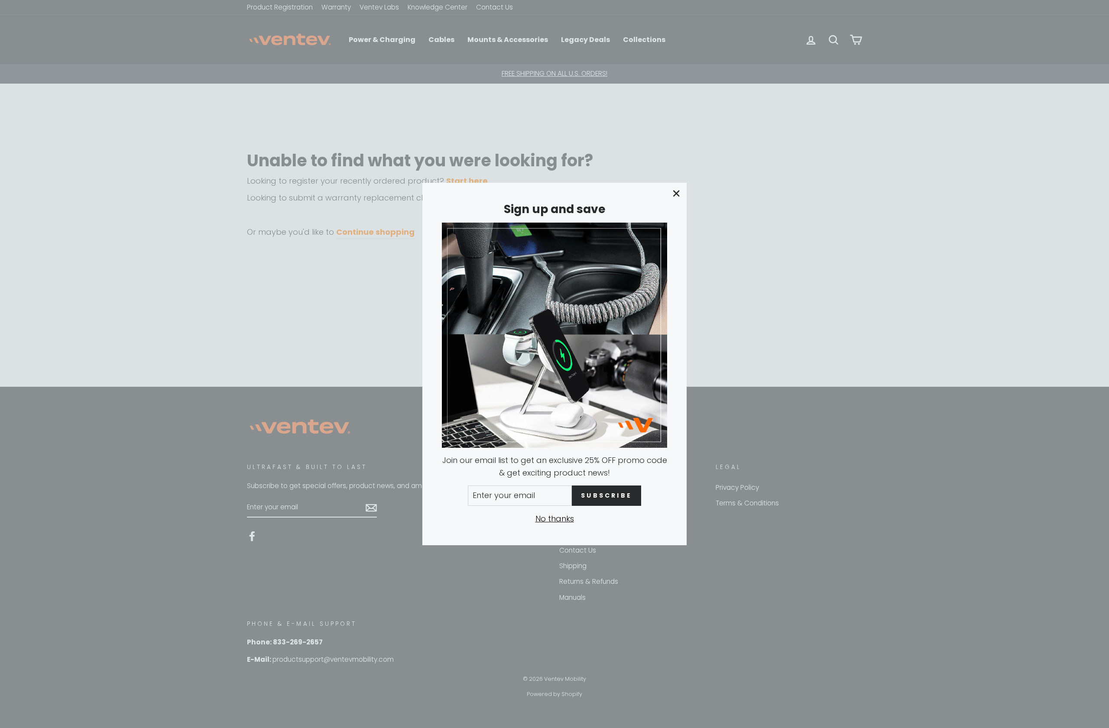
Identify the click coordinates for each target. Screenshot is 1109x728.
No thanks (554, 518)
